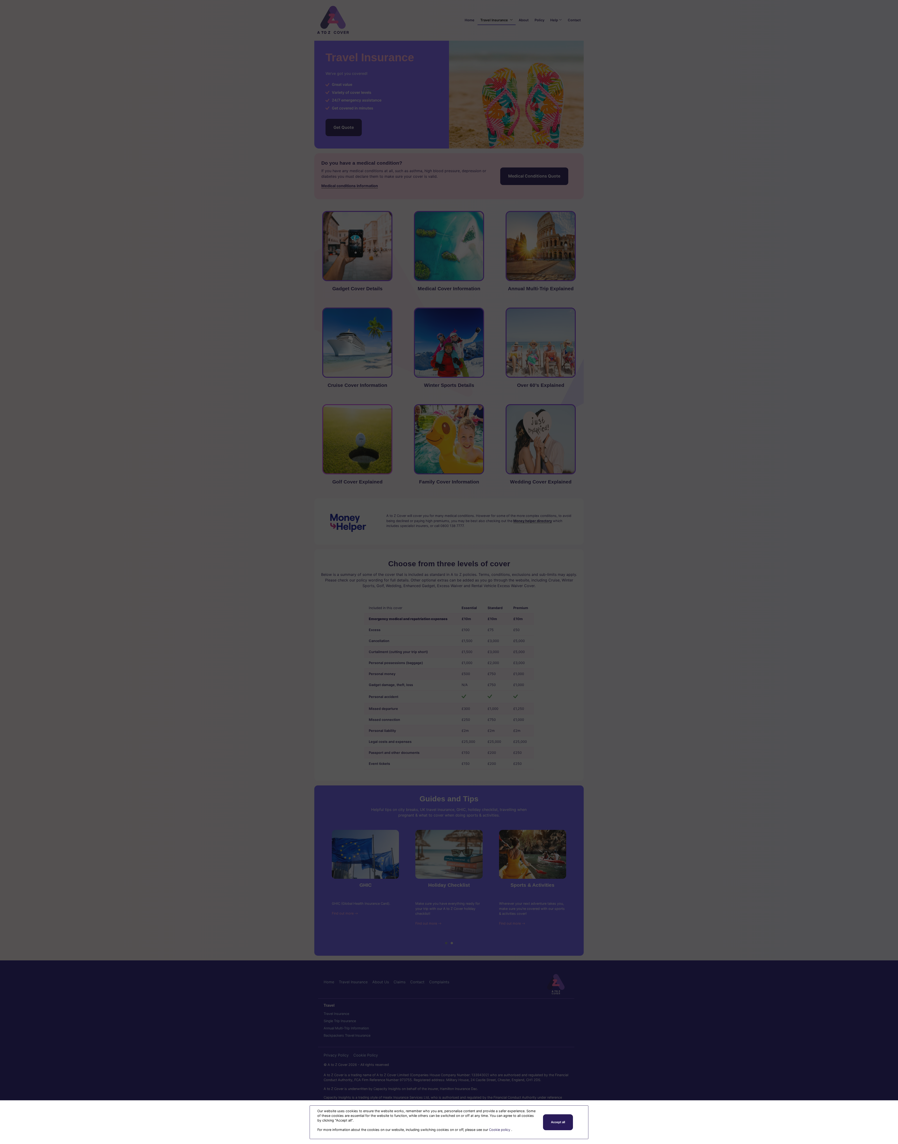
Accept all (558, 1122)
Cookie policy (500, 1130)
